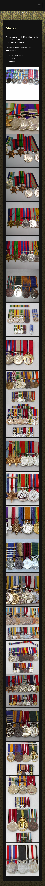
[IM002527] (22, 387)
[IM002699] (22, 589)
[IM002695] (22, 555)
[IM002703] (22, 724)
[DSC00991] (22, 150)
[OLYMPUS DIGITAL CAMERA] (22, 83)
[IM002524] (22, 319)
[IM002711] (22, 859)
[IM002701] (22, 657)
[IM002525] (22, 353)
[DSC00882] (22, 117)
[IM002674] (22, 420)
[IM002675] (22, 454)
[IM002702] (22, 690)
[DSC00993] (22, 218)
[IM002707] (22, 792)
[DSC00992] (22, 184)
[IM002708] (22, 825)
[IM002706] (22, 758)
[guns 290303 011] (22, 285)
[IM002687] (22, 522)
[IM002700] (22, 623)
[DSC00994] (22, 252)
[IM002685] (22, 488)
